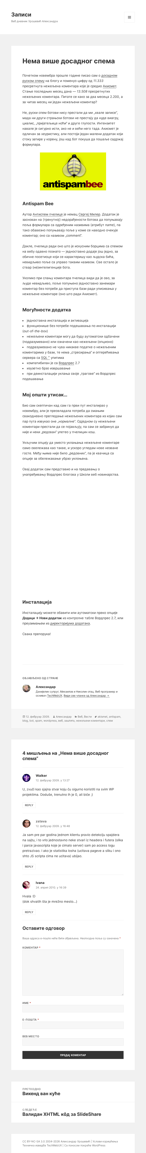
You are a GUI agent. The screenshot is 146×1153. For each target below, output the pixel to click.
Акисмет (109, 86)
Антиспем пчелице (48, 214)
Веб (80, 716)
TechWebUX (54, 695)
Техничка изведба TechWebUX (42, 1145)
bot (31, 720)
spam (38, 720)
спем (109, 720)
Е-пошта (30, 1019)
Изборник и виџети (129, 22)
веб (60, 720)
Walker (41, 776)
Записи (21, 14)
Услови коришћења (105, 1141)
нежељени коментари (90, 720)
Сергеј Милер (89, 214)
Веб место (30, 1036)
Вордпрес (66, 363)
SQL (44, 358)
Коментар (31, 947)
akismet (102, 716)
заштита (69, 720)
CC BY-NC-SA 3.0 (33, 1141)
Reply (29, 805)
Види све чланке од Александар (85, 695)
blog (25, 720)
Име (26, 1003)
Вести (88, 716)
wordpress (50, 720)
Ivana (40, 883)
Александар (64, 716)
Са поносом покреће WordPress (84, 1145)
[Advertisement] (73, 647)
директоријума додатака (70, 623)
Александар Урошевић (75, 1141)
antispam (114, 716)
